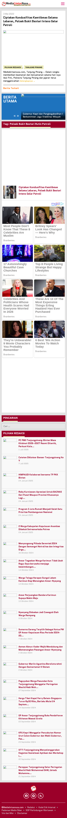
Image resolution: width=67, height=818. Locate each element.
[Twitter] (33, 796)
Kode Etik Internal (47, 807)
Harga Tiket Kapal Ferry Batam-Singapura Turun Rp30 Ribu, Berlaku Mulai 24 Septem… (40, 701)
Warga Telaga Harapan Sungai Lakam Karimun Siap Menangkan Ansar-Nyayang (40, 579)
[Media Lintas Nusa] (16, 3)
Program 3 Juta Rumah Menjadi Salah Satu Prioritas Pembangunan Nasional (40, 511)
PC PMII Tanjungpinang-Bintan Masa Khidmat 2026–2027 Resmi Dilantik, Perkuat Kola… (37, 443)
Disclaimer (22, 813)
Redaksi (31, 807)
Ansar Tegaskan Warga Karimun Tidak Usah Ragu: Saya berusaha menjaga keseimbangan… (41, 563)
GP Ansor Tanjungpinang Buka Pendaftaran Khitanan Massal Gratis (41, 717)
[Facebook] (26, 796)
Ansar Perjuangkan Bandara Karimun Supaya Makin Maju (37, 597)
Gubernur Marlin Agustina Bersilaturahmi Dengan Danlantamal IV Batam (40, 665)
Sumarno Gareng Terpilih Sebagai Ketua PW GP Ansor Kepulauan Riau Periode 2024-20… (41, 632)
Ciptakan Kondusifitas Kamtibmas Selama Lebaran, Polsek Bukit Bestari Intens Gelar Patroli (30, 21)
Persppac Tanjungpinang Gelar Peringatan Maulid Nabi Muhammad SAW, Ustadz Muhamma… (40, 770)
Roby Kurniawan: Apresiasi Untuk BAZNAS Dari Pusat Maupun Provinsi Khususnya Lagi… (40, 495)
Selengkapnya (26, 81)
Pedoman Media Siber (12, 810)
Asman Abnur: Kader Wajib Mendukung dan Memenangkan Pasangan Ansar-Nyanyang (41, 648)
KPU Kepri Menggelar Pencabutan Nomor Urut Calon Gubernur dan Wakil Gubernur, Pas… (40, 735)
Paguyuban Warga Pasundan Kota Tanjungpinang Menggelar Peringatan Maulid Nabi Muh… (38, 684)
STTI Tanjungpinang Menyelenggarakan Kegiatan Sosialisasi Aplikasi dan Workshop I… (41, 753)
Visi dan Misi (7, 813)
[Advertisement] (33, 156)
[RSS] (40, 796)
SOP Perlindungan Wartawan (39, 810)
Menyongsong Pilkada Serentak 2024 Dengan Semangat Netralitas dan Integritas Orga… (41, 546)
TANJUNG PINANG (33, 67)
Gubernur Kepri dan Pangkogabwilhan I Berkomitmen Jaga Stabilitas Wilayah (43, 115)
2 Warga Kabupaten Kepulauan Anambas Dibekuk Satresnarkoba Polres (39, 528)
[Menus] (62, 3)
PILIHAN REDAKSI (13, 67)
